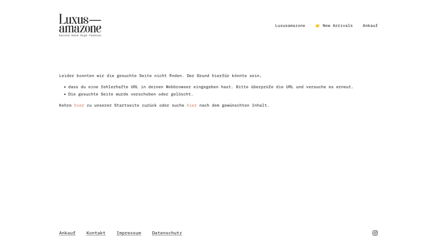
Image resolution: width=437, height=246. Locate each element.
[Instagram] (375, 233)
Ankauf (370, 25)
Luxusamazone (290, 25)
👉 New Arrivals (334, 25)
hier (79, 105)
